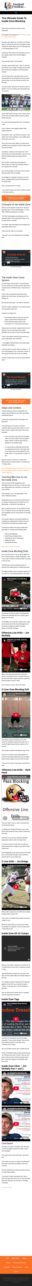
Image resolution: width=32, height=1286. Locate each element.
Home (7, 1258)
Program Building (17, 1267)
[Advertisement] (16, 1236)
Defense (24, 1258)
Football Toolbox (16, 6)
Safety (26, 1267)
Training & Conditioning (19, 1262)
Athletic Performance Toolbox (21, 1278)
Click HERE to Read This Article (11, 546)
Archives (16, 1271)
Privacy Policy (16, 1281)
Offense (10, 1187)
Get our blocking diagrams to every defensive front (16, 198)
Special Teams (15, 1258)
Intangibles (7, 1267)
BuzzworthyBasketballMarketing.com (19, 1280)
